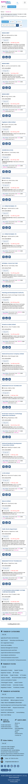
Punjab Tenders (14, 675)
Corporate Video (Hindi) (7, 748)
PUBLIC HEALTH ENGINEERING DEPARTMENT (11, 702)
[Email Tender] (9, 57)
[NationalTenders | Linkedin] (8, 766)
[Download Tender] (6, 57)
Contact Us (18, 735)
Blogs (16, 732)
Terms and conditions (14, 780)
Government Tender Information (9, 752)
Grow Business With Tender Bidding (10, 750)
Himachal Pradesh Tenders (19, 677)
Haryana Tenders (5, 677)
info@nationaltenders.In (12, 762)
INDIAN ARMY (19, 697)
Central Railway (20, 712)
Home (2, 12)
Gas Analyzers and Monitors (8, 655)
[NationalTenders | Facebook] (2, 766)
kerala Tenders (18, 682)
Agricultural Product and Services (9, 638)
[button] (21, 25)
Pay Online (5, 770)
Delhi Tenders (4, 675)
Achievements (19, 733)
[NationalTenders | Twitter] (5, 766)
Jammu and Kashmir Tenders (9, 680)
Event (16, 725)
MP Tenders (16, 672)
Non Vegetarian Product (7, 643)
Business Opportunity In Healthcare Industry (12, 753)
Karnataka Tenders (18, 685)
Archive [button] (19, 21)
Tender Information (6, 726)
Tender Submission (6, 725)
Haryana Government (18, 707)
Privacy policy (14, 781)
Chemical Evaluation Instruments (9, 657)
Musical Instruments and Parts (9, 650)
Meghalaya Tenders (6, 687)
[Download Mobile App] (10, 770)
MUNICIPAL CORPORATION (7, 712)
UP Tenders (23, 675)
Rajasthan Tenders (6, 672)
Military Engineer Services (17, 700)
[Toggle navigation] (25, 2)
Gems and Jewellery (6, 645)
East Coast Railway (6, 715)
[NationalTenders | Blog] (15, 766)
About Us (17, 723)
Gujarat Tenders (18, 670)
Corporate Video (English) (8, 746)
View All (4, 634)
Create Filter (12, 6)
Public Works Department (7, 697)
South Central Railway (7, 710)
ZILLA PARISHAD (5, 700)
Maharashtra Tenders (6, 670)
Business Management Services (9, 647)
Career (17, 726)
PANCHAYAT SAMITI (6, 707)
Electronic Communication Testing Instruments (13, 660)
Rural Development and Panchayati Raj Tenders (13, 705)
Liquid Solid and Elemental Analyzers (10, 652)
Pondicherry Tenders (18, 687)
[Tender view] (3, 57)
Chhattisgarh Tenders (7, 682)
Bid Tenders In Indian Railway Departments (12, 755)
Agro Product (4, 640)
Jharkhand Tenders (6, 685)
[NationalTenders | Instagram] (18, 766)
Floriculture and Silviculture (17, 640)
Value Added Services (6, 728)
